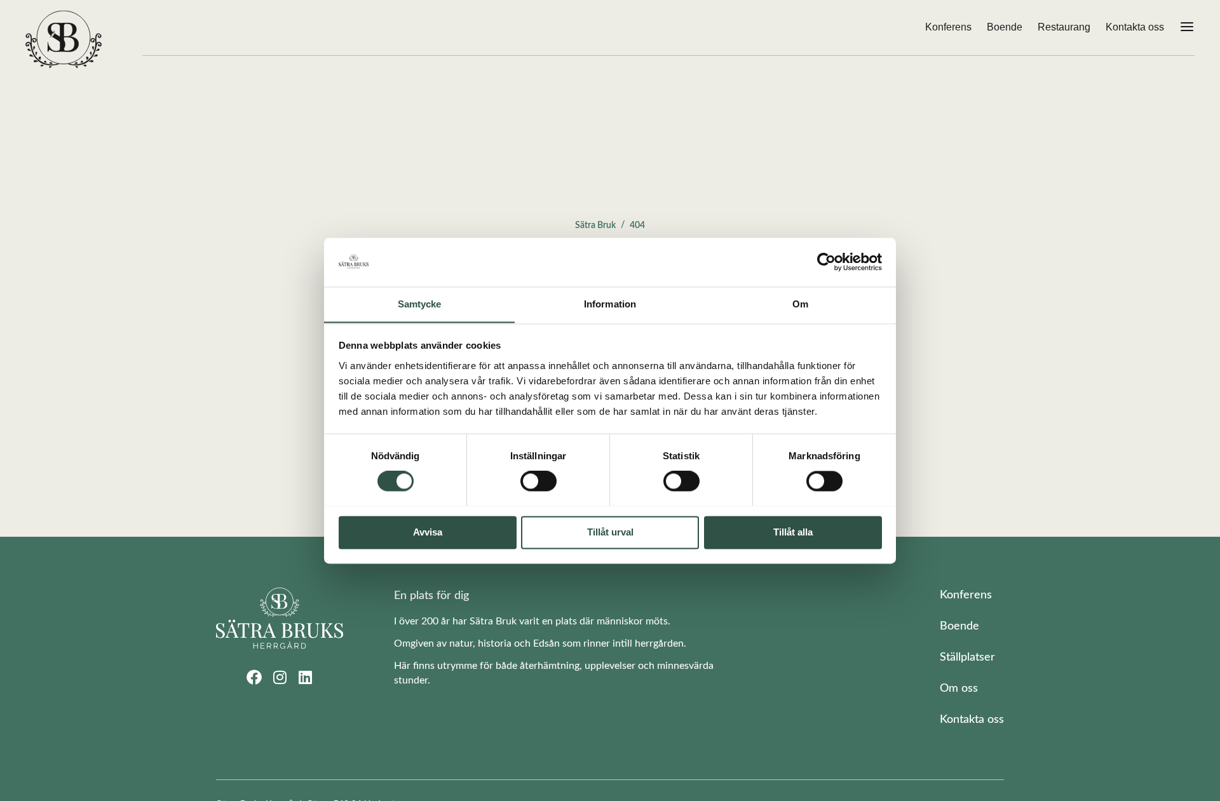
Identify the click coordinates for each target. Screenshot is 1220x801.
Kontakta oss (1135, 27)
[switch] (538, 481)
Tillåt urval (610, 532)
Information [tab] (610, 304)
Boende (1004, 27)
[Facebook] (254, 677)
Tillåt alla (793, 532)
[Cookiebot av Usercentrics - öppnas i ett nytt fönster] (826, 261)
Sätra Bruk (595, 225)
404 (637, 225)
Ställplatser (967, 657)
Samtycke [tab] (420, 304)
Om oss (959, 688)
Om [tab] (800, 304)
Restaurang (1064, 27)
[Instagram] (279, 677)
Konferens (948, 27)
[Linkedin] (305, 677)
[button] (1187, 28)
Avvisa (427, 532)
